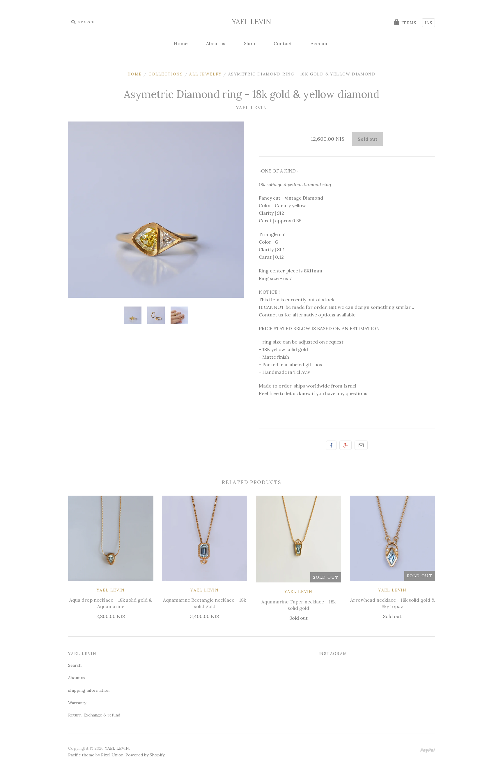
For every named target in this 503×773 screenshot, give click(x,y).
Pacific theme (81, 755)
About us (215, 43)
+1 (345, 445)
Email (361, 445)
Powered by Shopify (144, 755)
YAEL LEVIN (251, 21)
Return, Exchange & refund (94, 715)
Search (75, 665)
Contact (283, 43)
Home (180, 43)
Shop (249, 43)
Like (331, 445)
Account (320, 43)
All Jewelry (205, 74)
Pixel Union (112, 755)
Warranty (77, 702)
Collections (165, 74)
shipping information (88, 690)
